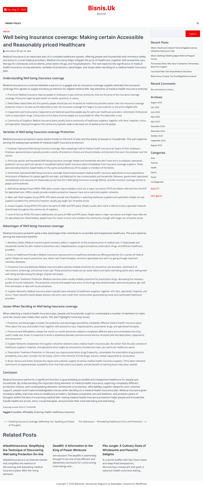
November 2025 (158, 131)
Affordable (28, 412)
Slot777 (155, 188)
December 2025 (158, 126)
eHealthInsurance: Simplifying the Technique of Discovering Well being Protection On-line (23, 450)
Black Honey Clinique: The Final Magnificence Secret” (174, 76)
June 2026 (155, 112)
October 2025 (157, 135)
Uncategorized (157, 181)
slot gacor (156, 195)
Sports (154, 172)
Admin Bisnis (10, 51)
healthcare (57, 412)
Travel (153, 177)
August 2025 (156, 145)
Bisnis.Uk (101, 8)
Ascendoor (116, 484)
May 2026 (155, 116)
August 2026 (156, 102)
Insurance (69, 412)
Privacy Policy (13, 23)
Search (192, 34)
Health (6, 31)
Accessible (16, 412)
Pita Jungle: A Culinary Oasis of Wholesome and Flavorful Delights (124, 450)
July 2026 (155, 107)
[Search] (198, 23)
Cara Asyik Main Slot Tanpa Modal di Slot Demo (171, 71)
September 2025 (158, 140)
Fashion (154, 162)
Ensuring (38, 412)
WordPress (141, 484)
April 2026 (155, 121)
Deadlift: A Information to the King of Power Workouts (73, 448)
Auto (153, 158)
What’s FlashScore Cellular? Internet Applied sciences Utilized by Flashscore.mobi (174, 49)
